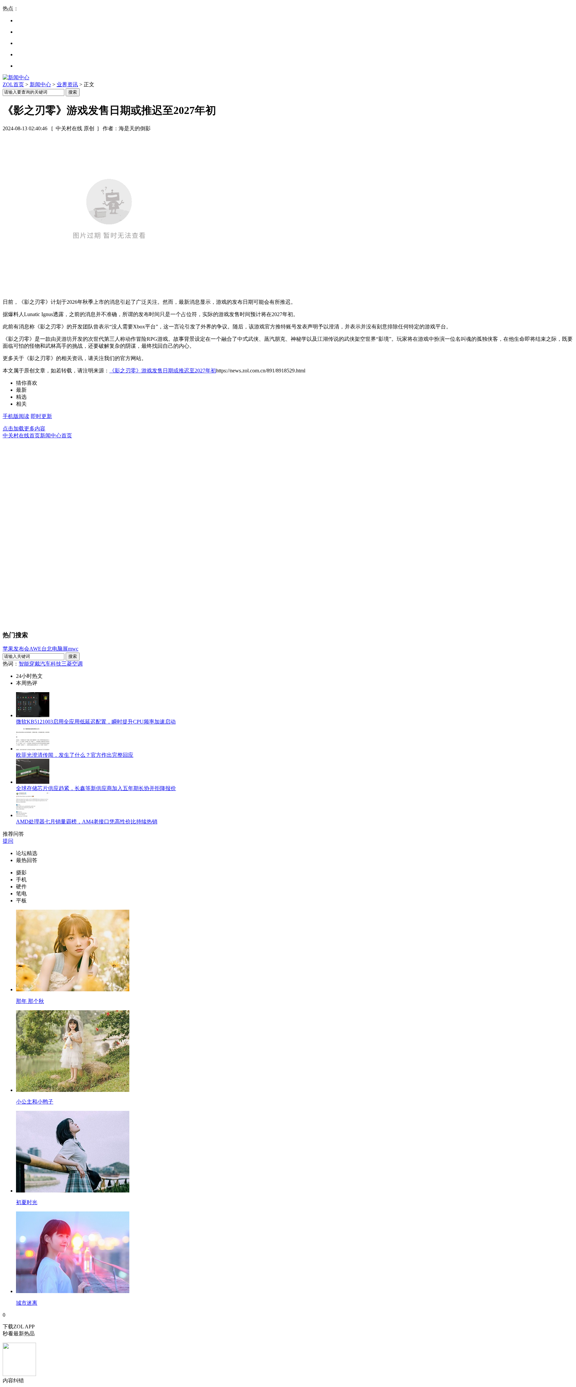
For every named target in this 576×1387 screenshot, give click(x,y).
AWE (35, 649)
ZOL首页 (13, 84)
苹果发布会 (16, 649)
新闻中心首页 (56, 435)
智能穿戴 (29, 664)
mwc (73, 649)
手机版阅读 (16, 416)
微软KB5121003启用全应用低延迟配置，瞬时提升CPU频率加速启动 (96, 721)
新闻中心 (40, 84)
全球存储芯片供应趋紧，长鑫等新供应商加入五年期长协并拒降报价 (96, 788)
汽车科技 (50, 664)
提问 (8, 841)
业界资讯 (67, 84)
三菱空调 (72, 664)
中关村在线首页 (21, 435)
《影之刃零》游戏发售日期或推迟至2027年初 (162, 370)
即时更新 (41, 416)
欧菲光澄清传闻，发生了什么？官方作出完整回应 (74, 755)
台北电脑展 (54, 649)
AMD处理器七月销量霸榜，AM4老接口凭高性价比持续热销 (86, 821)
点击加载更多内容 (24, 428)
